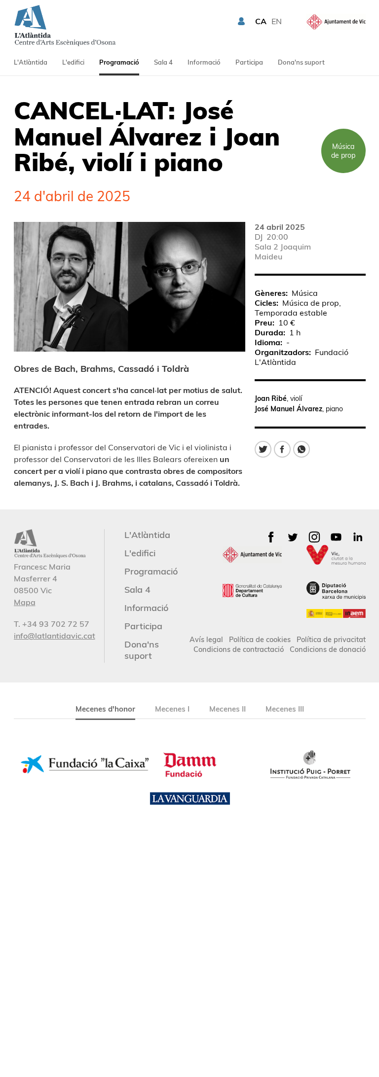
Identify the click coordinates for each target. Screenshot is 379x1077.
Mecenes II (227, 709)
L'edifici (73, 62)
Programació (119, 62)
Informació (204, 62)
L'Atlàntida (30, 62)
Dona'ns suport (301, 62)
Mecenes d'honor (105, 709)
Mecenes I (172, 709)
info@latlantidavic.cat (54, 636)
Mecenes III (284, 709)
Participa (249, 62)
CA (260, 21)
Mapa (25, 602)
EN (276, 21)
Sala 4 (163, 62)
